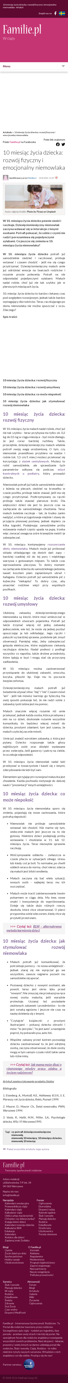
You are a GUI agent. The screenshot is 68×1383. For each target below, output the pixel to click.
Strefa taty (45, 1228)
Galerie (33, 1294)
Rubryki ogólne (47, 1212)
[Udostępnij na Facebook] (58, 145)
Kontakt (34, 1250)
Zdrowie (9, 1303)
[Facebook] (56, 14)
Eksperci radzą (47, 1209)
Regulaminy (36, 1256)
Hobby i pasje (12, 1259)
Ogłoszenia (45, 1203)
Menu (6, 66)
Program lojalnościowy (42, 1262)
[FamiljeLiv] (62, 13)
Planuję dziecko (47, 1218)
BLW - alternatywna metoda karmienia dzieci (34, 928)
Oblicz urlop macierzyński (19, 1215)
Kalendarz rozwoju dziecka (19, 1224)
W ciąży (9, 1290)
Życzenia (34, 1300)
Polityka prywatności (41, 1274)
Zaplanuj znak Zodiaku (17, 1240)
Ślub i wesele (46, 1215)
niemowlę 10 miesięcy (24, 1138)
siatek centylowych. (36, 461)
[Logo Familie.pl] (34, 30)
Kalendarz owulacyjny (17, 1203)
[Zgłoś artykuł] (56, 178)
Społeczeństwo (13, 1256)
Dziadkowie (45, 1224)
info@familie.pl (11, 1195)
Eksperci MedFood (15, 1312)
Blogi (32, 1287)
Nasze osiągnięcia (40, 1271)
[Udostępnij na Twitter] (63, 145)
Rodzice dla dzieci (14, 1237)
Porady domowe (48, 1234)
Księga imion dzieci (15, 1221)
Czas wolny (11, 1309)
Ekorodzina (45, 1206)
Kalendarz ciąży (13, 1209)
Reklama (34, 1253)
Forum (32, 1284)
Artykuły (7, 132)
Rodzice (43, 1221)
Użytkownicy (46, 1231)
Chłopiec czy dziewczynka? (20, 1218)
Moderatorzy (37, 1259)
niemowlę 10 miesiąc (23, 1141)
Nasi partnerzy (38, 1268)
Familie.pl (15, 142)
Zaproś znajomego (40, 1265)
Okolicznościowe (14, 1262)
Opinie (8, 1250)
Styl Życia (10, 1306)
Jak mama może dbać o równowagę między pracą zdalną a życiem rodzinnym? (34, 1068)
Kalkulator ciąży (13, 1212)
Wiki (31, 1297)
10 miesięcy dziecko (50, 1138)
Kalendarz (10, 1234)
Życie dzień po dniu (15, 1253)
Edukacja (10, 1231)
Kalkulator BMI (13, 1228)
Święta (8, 1300)
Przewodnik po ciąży (16, 1206)
